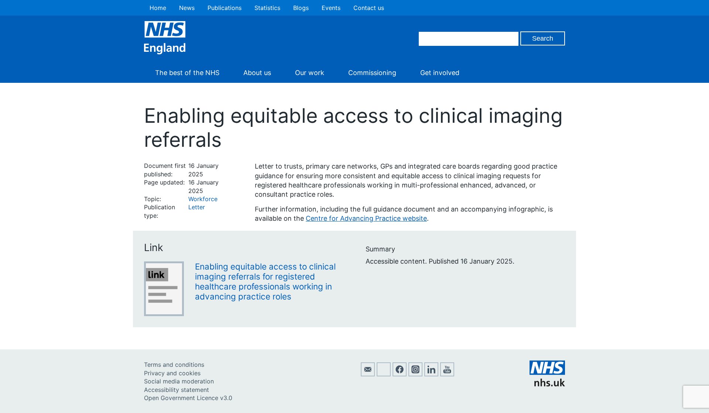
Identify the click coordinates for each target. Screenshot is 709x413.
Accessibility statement (176, 389)
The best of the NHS (187, 73)
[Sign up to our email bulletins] (368, 374)
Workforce (203, 199)
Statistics (267, 7)
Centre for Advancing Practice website (366, 218)
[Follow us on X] (384, 374)
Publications (225, 7)
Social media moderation (179, 381)
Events (331, 7)
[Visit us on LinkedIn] (431, 374)
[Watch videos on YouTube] (447, 374)
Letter (196, 207)
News (187, 7)
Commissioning (372, 73)
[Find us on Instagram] (415, 374)
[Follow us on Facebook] (400, 374)
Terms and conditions (174, 364)
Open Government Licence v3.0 (188, 398)
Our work (309, 73)
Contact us (368, 7)
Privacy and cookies (172, 373)
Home (158, 7)
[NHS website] (547, 384)
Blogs (301, 7)
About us (257, 73)
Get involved (439, 73)
